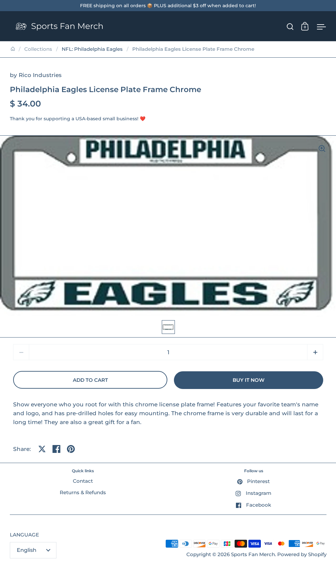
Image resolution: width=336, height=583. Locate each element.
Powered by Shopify (301, 554)
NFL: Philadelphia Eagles (92, 49)
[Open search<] (290, 26)
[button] (315, 352)
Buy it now (248, 380)
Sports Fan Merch (253, 554)
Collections (38, 49)
